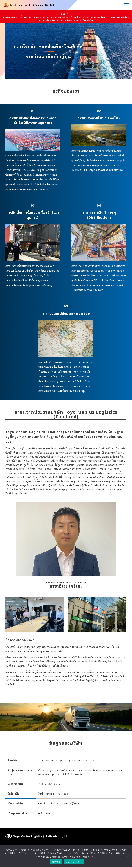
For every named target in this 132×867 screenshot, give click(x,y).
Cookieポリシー (74, 862)
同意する (56, 862)
